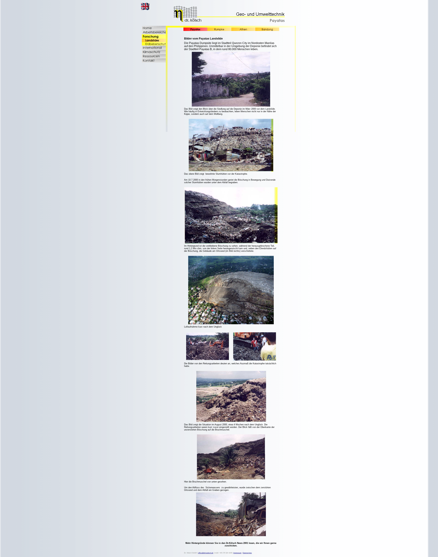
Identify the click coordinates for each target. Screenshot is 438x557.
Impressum (237, 553)
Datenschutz (247, 553)
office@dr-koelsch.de (205, 553)
